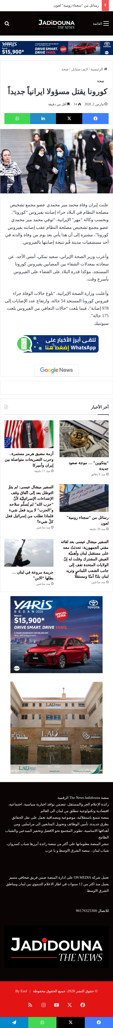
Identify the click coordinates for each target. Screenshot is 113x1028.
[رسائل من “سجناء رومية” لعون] (84, 498)
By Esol (21, 991)
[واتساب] (17, 118)
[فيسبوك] (95, 118)
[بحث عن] (7, 25)
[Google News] (56, 370)
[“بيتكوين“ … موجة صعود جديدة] (84, 438)
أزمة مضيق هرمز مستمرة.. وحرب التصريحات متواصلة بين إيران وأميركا (29, 459)
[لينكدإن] (43, 118)
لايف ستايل (79, 69)
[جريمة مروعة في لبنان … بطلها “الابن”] (28, 553)
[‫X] (69, 118)
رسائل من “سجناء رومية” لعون (76, 5)
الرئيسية (97, 69)
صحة (65, 69)
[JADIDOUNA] (56, 23)
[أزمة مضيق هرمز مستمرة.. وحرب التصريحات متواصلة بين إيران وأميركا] (28, 434)
